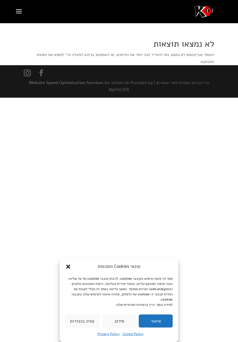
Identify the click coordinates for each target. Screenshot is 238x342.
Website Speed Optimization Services (66, 83)
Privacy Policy (109, 334)
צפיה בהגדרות (82, 321)
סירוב (119, 321)
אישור (156, 321)
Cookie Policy (132, 334)
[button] (68, 267)
